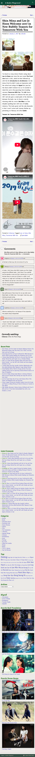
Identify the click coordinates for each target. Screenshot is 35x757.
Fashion (4, 526)
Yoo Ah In (21, 578)
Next (32, 15)
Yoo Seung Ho (4, 580)
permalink (25, 235)
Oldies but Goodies (7, 543)
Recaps (3, 545)
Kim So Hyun (23, 562)
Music (3, 538)
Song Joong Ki (19, 575)
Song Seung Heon (29, 575)
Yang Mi (17, 578)
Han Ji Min (27, 557)
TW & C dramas (6, 548)
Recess (3, 546)
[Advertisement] (13, 421)
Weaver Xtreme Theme (29, 755)
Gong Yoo (17, 557)
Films (3, 528)
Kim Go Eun (11, 562)
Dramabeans (5, 597)
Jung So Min (6, 562)
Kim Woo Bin (8, 565)
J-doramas (4, 531)
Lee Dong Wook (23, 565)
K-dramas (11, 233)
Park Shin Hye (24, 572)
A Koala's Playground (12, 3)
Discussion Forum (6, 521)
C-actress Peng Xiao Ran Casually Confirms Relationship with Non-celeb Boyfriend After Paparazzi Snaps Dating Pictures (17, 505)
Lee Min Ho (16, 568)
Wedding (12, 578)
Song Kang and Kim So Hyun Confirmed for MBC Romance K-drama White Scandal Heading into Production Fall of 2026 (18, 475)
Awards (4, 518)
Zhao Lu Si (11, 580)
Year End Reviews (6, 550)
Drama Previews (6, 525)
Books (3, 520)
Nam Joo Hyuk (21, 570)
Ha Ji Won (22, 557)
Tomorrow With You (12, 235)
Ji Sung (29, 560)
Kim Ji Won (16, 562)
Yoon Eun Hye (30, 578)
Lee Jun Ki (7, 567)
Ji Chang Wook (24, 560)
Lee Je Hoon (24, 233)
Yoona (24, 578)
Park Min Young (5, 572)
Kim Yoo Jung (16, 565)
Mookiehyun (5, 600)
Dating (4, 557)
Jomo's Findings (6, 598)
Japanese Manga (6, 533)
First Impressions (6, 530)
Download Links (6, 523)
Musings (4, 540)
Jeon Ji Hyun (16, 560)
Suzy (8, 578)
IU (4, 560)
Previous (4, 15)
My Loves (4, 541)
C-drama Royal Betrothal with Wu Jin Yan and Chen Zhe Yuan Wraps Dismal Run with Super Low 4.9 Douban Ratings (17, 460)
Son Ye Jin (3, 578)
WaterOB (4, 603)
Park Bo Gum (29, 570)
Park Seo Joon (14, 572)
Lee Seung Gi (25, 567)
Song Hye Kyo (9, 575)
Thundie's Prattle (6, 602)
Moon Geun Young (13, 570)
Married (5, 570)
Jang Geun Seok (9, 560)
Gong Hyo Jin (10, 557)
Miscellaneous (5, 536)
